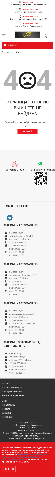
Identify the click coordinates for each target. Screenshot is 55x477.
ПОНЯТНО (9, 469)
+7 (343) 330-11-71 (30, 16)
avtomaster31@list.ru (18, 317)
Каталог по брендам (12, 387)
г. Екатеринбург (16, 233)
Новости (6, 409)
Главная (5, 52)
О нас (4, 401)
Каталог (6, 383)
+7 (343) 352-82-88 (30, 9)
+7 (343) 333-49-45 (30, 24)
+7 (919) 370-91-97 (17, 324)
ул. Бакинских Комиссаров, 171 (23, 275)
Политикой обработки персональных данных (21, 458)
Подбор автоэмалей (12, 391)
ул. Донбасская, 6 (17, 357)
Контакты (7, 417)
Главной (27, 131)
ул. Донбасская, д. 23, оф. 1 (21, 236)
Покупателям (8, 405)
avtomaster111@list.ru (19, 239)
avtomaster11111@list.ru (20, 360)
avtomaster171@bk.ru (18, 278)
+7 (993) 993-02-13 (17, 320)
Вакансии (6, 413)
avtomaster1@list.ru (35, 438)
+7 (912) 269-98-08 (17, 285)
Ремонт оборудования (13, 395)
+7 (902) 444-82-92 (17, 246)
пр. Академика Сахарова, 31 (21, 314)
